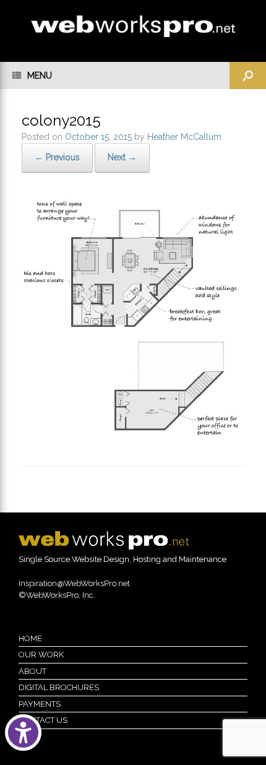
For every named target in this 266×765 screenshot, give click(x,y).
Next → (122, 157)
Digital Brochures (59, 687)
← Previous (57, 157)
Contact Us (43, 720)
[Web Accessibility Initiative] (23, 732)
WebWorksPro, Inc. (60, 595)
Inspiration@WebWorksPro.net (74, 583)
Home (30, 638)
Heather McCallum (184, 137)
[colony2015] (133, 434)
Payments (40, 704)
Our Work (41, 654)
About (32, 671)
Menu (39, 75)
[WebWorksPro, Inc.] (133, 26)
